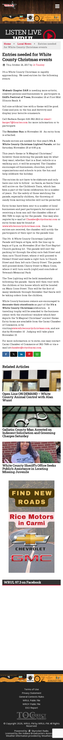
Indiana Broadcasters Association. (40, 733)
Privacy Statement (31, 692)
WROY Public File (31, 704)
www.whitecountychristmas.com (21, 226)
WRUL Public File (31, 700)
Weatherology (49, 735)
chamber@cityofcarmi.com (26, 347)
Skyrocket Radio (39, 730)
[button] (57, 6)
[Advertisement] (31, 17)
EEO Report (31, 707)
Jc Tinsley (38, 64)
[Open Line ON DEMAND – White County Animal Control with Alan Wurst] (31, 380)
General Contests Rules (31, 696)
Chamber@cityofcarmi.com (41, 219)
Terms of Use (31, 689)
